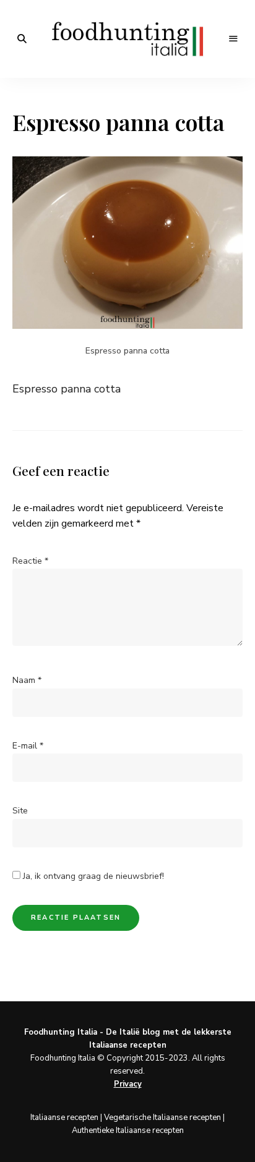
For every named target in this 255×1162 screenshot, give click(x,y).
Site (20, 810)
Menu (233, 39)
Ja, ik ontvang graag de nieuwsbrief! (92, 876)
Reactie (30, 561)
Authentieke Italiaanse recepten (128, 1130)
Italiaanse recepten (64, 1117)
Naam (26, 680)
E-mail (27, 746)
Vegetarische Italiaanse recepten (162, 1117)
